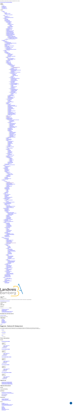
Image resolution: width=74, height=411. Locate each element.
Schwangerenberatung (12, 77)
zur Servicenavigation (4, 8)
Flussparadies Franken (9, 29)
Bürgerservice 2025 (5, 179)
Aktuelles (7, 211)
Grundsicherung (10, 142)
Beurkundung (9, 106)
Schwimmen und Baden (14, 73)
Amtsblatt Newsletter (10, 174)
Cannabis (12, 85)
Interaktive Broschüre (7, 236)
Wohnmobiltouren (8, 263)
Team (7, 228)
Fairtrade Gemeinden (10, 26)
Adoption (9, 104)
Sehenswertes (6, 264)
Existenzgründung (7, 235)
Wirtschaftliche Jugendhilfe (11, 113)
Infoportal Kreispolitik (7, 13)
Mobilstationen (8, 216)
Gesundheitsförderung (10, 95)
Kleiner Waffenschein (12, 124)
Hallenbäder (9, 247)
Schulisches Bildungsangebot (10, 182)
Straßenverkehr (10, 157)
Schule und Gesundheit (12, 88)
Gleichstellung (8, 102)
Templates (11, 160)
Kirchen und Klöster (8, 266)
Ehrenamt (4, 193)
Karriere (4, 165)
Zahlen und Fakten (7, 16)
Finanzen (7, 61)
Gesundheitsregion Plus (14, 86)
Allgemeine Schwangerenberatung (15, 78)
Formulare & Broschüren (8, 42)
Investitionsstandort (7, 222)
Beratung (7, 191)
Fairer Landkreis (8, 22)
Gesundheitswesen (10, 64)
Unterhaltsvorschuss (10, 112)
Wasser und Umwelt (12, 72)
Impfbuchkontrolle (13, 91)
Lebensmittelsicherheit (9, 117)
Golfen (7, 259)
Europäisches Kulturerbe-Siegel (10, 34)
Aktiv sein (6, 244)
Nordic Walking (10, 257)
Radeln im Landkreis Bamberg (10, 212)
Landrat (6, 12)
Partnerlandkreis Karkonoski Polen (9, 17)
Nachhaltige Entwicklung (9, 118)
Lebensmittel (12, 66)
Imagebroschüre (8, 172)
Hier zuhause (6, 19)
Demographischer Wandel (8, 203)
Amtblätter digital (10, 173)
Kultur (7, 115)
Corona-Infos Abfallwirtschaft (11, 56)
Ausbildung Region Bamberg (10, 233)
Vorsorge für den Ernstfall (13, 134)
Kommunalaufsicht (8, 116)
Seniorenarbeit (8, 205)
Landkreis (3, 11)
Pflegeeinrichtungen (10, 97)
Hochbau (7, 103)
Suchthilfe (12, 93)
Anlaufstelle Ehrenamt (7, 194)
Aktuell (7, 190)
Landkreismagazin (8, 175)
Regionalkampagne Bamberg (10, 33)
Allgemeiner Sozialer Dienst (11, 105)
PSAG (12, 94)
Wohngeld (9, 144)
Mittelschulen (8, 186)
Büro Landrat (8, 60)
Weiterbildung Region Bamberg (10, 234)
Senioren (6, 204)
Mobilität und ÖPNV (6, 208)
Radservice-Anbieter (10, 213)
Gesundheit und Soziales (6, 198)
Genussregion (6, 268)
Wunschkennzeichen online (8, 43)
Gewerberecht (9, 99)
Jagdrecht (9, 100)
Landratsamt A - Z (7, 52)
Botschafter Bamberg (9, 21)
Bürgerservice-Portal (7, 44)
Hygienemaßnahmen (13, 70)
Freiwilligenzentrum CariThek (8, 197)
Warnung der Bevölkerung (13, 132)
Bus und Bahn (6, 209)
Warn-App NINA (12, 133)
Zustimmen (2, 4)
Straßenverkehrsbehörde (11, 146)
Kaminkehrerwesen (10, 128)
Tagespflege (9, 111)
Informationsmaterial (8, 226)
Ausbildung (6, 167)
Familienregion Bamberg (9, 28)
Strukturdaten (8, 223)
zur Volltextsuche (4, 6)
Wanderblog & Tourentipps (11, 258)
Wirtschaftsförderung (7, 227)
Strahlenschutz (10, 152)
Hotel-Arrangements (8, 240)
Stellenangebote (7, 166)
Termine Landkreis (7, 282)
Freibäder (9, 246)
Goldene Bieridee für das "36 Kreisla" (12, 37)
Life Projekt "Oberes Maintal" (10, 32)
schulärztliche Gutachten (14, 90)
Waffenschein (11, 125)
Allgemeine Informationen (13, 123)
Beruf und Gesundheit (12, 65)
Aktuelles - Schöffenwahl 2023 (12, 114)
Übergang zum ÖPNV (11, 214)
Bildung (4, 180)
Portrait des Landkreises (3, 315)
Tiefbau (7, 147)
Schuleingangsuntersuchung (14, 89)
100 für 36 (6, 39)
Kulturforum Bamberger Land (10, 30)
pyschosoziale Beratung (14, 92)
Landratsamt (3, 40)
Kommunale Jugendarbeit (11, 108)
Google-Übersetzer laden (3, 302)
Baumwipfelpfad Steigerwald (11, 260)
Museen (6, 279)
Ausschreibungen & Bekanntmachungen (10, 164)
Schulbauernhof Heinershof (11, 261)
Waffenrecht (9, 122)
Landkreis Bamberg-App (8, 178)
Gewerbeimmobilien (8, 225)
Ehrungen (6, 196)
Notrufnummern (11, 136)
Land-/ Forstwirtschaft (10, 101)
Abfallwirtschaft (8, 53)
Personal (7, 138)
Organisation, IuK (8, 137)
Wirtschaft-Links (8, 231)
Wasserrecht (7, 155)
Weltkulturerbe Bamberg (9, 267)
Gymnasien (7, 185)
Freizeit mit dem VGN (7, 276)
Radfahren (7, 248)
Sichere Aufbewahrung (12, 127)
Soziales (7, 140)
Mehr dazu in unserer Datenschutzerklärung (6, 2)
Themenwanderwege (10, 256)
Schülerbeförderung (7, 210)
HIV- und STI (13, 82)
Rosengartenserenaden (9, 278)
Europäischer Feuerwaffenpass (13, 126)
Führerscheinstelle (8, 62)
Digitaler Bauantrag (10, 59)
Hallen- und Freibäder (15, 75)
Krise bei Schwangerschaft (14, 80)
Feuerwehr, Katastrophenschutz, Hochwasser (13, 119)
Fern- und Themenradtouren (11, 250)
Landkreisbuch (8, 176)
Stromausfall (11, 131)
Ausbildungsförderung (10, 141)
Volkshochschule (7, 187)
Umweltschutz (8, 149)
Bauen (7, 57)
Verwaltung (4, 50)
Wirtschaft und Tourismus (9, 156)
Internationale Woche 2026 (8, 280)
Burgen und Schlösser (9, 265)
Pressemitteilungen (7, 169)
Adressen (11, 159)
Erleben (3, 237)
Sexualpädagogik (13, 87)
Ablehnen (2, 3)
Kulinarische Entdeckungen (9, 273)
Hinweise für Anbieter (7, 275)
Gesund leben (6, 199)
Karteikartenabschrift (9, 48)
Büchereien (6, 192)
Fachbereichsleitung (10, 107)
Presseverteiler (6, 170)
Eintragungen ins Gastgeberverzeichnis (11, 242)
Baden (7, 245)
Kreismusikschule (7, 188)
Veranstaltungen (5, 281)
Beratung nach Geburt (13, 79)
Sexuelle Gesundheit (12, 81)
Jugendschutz (9, 109)
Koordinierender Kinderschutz (11, 110)
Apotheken (12, 68)
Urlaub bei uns (7, 238)
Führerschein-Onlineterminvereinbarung (11, 49)
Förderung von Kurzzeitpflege (10, 207)
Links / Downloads (8, 217)
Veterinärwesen (8, 153)
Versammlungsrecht (10, 129)
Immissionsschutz (10, 151)
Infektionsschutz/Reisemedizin (13, 69)
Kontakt (7, 189)
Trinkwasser (12, 76)
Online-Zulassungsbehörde (9, 47)
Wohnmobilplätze (8, 243)
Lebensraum (4, 18)
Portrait (4, 15)
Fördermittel (6, 232)
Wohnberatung (10, 145)
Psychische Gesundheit (14, 84)
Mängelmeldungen (8, 218)
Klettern (7, 254)
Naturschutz (9, 150)
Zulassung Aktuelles (10, 162)
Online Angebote (10, 54)
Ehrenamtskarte (7, 195)
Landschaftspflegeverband (9, 31)
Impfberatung (12, 71)
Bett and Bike (9, 252)
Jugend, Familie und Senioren (7, 202)
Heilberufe (9, 96)
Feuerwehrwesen (12, 120)
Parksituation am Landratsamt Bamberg (6, 392)
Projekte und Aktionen (10, 24)
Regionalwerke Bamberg (8, 220)
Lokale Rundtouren (10, 249)
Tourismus (7, 148)
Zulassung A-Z (10, 163)
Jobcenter (7, 201)
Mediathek (11, 161)
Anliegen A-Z (6, 41)
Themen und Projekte (9, 230)
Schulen (6, 181)
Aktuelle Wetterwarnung (13, 135)
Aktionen (11, 25)
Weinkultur (7, 270)
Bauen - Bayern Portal (10, 58)
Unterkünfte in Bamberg (9, 241)
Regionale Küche (8, 269)
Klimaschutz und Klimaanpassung (9, 221)
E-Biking (9, 251)
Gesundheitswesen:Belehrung (16, 67)
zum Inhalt (3, 5)
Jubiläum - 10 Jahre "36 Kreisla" (13, 38)
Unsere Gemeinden (7, 20)
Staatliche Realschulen (9, 183)
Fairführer (9, 23)
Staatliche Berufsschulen (9, 184)
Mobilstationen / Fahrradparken (9, 219)
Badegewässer (10, 63)
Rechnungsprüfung (8, 139)
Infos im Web (9, 55)
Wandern (7, 255)
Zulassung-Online (7, 46)
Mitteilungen (11, 158)
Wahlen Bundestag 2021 (9, 14)
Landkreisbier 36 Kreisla (9, 35)
